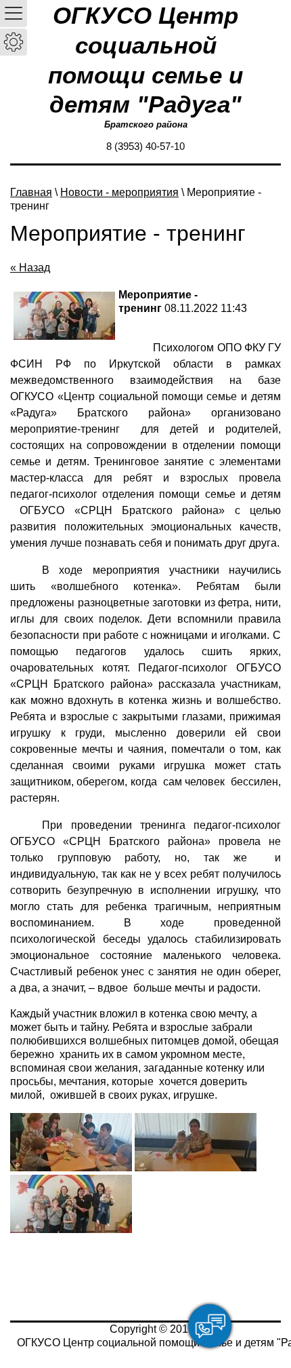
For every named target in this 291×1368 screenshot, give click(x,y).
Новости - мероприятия (119, 192)
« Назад (30, 267)
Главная (31, 192)
